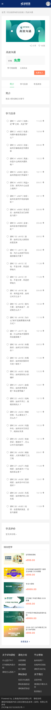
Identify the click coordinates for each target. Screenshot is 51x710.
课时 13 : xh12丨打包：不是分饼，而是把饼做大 (19, 280)
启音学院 (38, 680)
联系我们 (38, 691)
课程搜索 (22, 664)
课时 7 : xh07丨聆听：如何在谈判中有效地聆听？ (19, 199)
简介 (12, 84)
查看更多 (24, 641)
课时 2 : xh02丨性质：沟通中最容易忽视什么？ (19, 134)
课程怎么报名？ (9, 672)
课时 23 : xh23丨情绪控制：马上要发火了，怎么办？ (19, 415)
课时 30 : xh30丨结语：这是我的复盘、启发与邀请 (19, 509)
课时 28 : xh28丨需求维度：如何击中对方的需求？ (19, 482)
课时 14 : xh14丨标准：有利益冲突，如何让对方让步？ (19, 293)
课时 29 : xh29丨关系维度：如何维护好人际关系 (19, 496)
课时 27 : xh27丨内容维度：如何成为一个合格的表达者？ (19, 469)
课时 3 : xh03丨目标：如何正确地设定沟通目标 (19, 148)
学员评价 (37, 84)
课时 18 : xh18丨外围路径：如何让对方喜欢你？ (19, 347)
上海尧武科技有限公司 (22, 698)
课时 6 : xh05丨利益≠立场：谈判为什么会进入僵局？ (19, 185)
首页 (3, 12)
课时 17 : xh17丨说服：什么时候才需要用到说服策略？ (19, 334)
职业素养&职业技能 (15, 12)
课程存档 (37, 698)
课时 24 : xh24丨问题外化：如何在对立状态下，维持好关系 (19, 428)
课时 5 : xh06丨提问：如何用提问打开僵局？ (19, 173)
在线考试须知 (40, 664)
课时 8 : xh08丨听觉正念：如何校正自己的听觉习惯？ (19, 212)
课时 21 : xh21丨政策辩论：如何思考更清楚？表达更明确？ (19, 388)
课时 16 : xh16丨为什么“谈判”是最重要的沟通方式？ (20, 320)
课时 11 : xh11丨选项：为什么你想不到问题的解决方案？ (19, 253)
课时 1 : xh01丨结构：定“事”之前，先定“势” (19, 122)
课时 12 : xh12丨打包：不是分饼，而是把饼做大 (19, 266)
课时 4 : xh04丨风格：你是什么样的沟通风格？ (19, 161)
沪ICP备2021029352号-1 (12, 707)
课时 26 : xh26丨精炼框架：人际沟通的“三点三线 (20, 455)
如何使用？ (39, 660)
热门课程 (22, 669)
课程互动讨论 (40, 669)
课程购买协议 (24, 688)
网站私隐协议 (24, 684)
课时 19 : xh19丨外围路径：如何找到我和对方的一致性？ (19, 361)
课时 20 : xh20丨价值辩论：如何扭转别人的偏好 (19, 374)
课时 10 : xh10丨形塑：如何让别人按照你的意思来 (19, 239)
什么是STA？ (7, 660)
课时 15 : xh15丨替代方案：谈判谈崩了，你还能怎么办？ (19, 307)
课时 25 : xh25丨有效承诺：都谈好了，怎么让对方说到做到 (19, 442)
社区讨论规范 (24, 680)
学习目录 (24, 84)
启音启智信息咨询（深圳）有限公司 (32, 702)
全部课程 (22, 660)
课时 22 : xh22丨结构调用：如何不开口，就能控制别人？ (19, 401)
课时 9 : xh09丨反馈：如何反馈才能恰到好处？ (19, 226)
